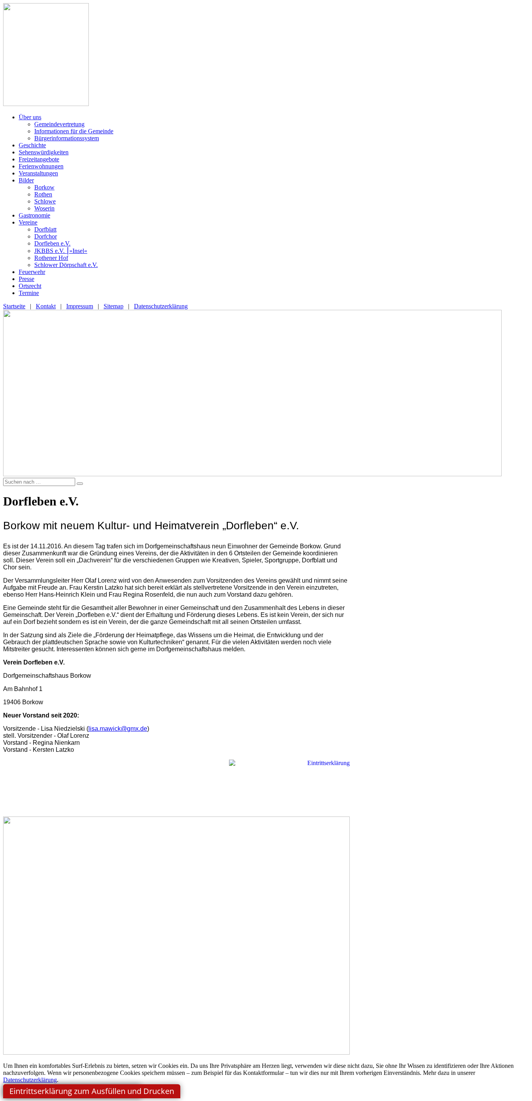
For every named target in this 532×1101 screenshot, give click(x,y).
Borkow (44, 187)
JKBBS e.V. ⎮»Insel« (60, 250)
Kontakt (46, 306)
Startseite (14, 306)
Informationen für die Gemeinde (73, 131)
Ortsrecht (30, 286)
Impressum (79, 306)
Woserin (44, 208)
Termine (29, 293)
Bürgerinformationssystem (66, 138)
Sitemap (113, 306)
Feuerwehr (32, 272)
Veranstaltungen (38, 173)
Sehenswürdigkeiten (44, 152)
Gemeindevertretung (59, 124)
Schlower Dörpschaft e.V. (66, 265)
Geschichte (32, 145)
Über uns (30, 117)
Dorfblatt (45, 229)
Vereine (28, 222)
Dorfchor (45, 236)
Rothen (43, 194)
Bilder (26, 180)
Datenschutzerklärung (161, 306)
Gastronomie (34, 215)
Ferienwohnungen (41, 166)
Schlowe (45, 201)
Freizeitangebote (39, 159)
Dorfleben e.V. (52, 243)
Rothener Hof (51, 257)
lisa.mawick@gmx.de (117, 728)
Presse (26, 279)
